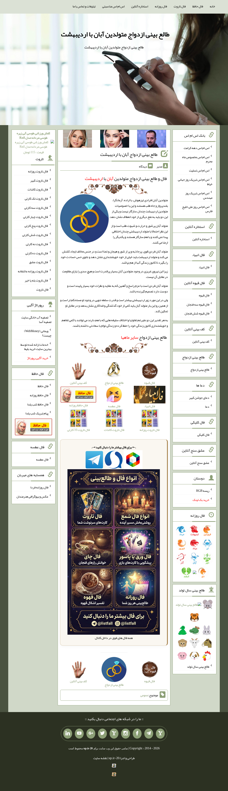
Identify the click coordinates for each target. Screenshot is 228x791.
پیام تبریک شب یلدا (36, 413)
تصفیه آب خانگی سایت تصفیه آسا (36, 319)
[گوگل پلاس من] (90, 734)
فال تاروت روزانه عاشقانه (33, 271)
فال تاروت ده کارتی (36, 253)
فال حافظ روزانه (39, 395)
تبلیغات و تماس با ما (84, 6)
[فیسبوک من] (137, 734)
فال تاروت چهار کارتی (35, 216)
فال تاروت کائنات (38, 189)
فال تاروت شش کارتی (35, 235)
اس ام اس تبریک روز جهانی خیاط (195, 181)
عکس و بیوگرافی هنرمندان (32, 496)
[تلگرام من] (148, 734)
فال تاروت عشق (38, 262)
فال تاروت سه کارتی (36, 207)
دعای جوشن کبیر (199, 397)
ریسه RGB (202, 490)
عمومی (144, 695)
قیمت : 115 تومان (33, 142)
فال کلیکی (203, 435)
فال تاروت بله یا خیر (36, 280)
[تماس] (114, 734)
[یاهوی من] (160, 734)
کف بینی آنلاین (200, 341)
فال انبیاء (204, 267)
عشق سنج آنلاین (199, 462)
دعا (207, 406)
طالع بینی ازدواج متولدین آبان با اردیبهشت (115, 34)
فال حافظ (197, 6)
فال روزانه (161, 6)
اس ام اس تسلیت (199, 170)
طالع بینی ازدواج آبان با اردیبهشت (128, 154)
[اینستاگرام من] (125, 734)
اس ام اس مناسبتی (113, 6)
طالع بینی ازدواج (144, 337)
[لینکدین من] (67, 734)
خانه (212, 6)
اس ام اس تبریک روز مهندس (198, 195)
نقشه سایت (100, 758)
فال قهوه (204, 295)
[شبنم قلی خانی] (77, 139)
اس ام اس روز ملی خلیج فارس (197, 208)
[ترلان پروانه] (114, 139)
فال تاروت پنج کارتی (36, 226)
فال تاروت (180, 6)
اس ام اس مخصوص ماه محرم (197, 159)
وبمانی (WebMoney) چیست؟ (37, 333)
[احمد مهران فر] (151, 139)
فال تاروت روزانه (38, 171)
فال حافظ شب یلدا (37, 404)
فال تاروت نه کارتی (37, 244)
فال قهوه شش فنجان (197, 313)
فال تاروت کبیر (39, 180)
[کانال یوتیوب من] (79, 734)
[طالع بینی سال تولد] (194, 631)
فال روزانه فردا (39, 487)
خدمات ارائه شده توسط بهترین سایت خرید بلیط (35, 346)
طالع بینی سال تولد (198, 666)
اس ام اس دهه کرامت (196, 148)
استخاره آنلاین (139, 6)
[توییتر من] (102, 734)
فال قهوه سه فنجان (198, 304)
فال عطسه (42, 459)
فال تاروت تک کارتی (36, 198)
